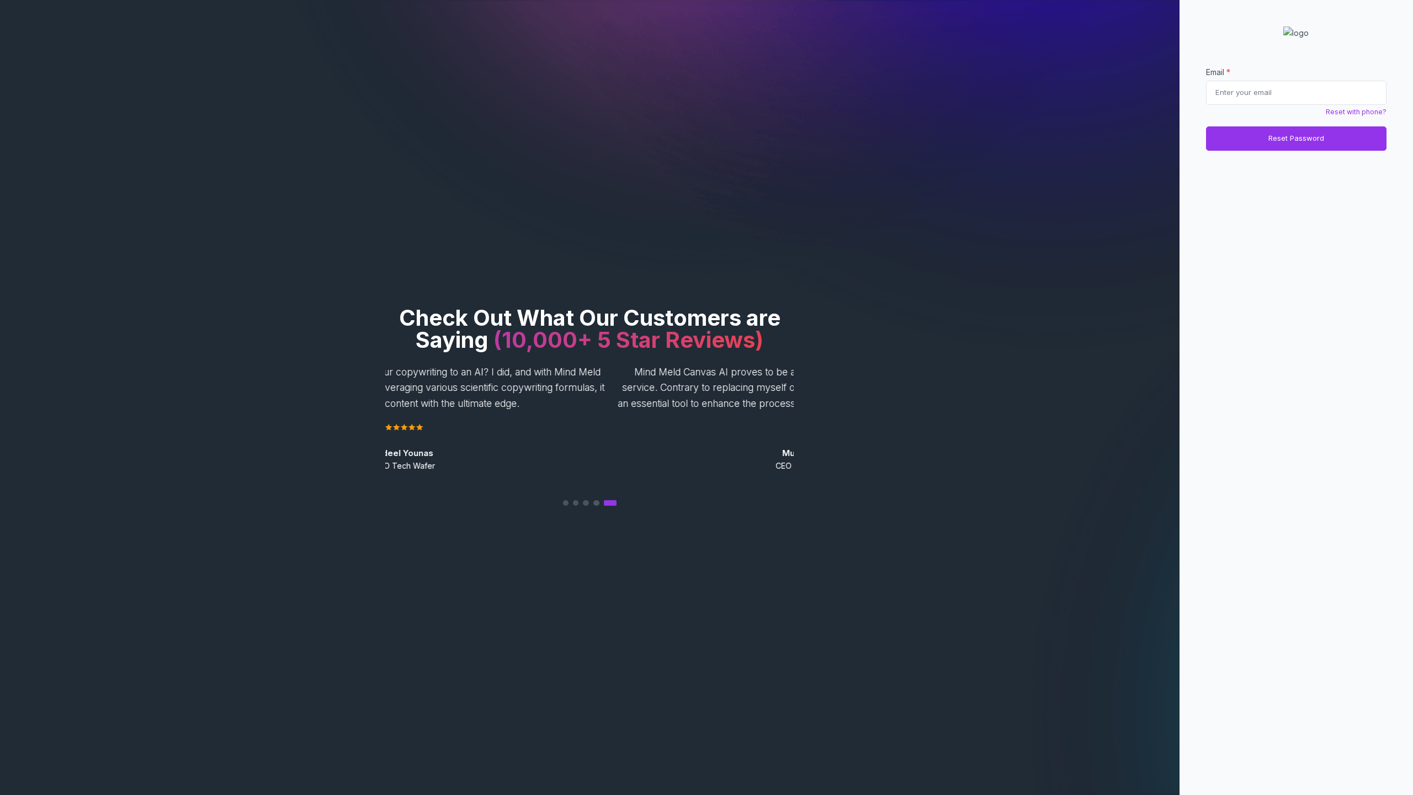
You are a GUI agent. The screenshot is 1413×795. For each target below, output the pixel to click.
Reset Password (1296, 138)
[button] (589, 502)
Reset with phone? (1356, 112)
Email (1218, 72)
